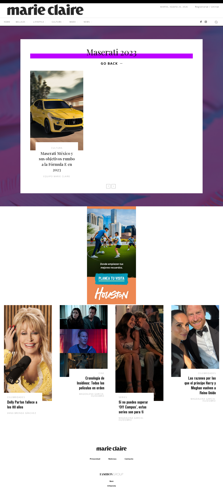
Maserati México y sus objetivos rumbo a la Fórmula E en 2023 (57, 161)
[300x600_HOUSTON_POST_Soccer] (111, 303)
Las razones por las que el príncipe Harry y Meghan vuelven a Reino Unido (200, 385)
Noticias (112, 459)
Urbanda (111, 486)
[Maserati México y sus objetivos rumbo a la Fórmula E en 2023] (56, 110)
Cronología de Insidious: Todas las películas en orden (90, 382)
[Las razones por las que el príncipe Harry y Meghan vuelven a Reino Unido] (195, 341)
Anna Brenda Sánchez (21, 413)
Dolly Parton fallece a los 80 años (22, 404)
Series (123, 397)
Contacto (129, 459)
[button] (216, 22)
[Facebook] (201, 22)
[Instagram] (205, 22)
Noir (112, 481)
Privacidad (95, 459)
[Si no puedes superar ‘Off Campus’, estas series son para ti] (139, 353)
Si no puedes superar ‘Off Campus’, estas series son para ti (133, 406)
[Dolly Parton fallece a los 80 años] (28, 353)
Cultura (56, 148)
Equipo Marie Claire (56, 176)
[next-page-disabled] (114, 186)
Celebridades (16, 397)
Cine (101, 373)
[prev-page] (108, 186)
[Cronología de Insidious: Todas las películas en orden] (84, 341)
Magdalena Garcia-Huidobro (91, 395)
